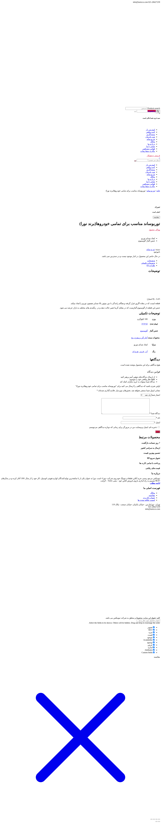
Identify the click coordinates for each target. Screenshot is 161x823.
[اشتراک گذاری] (156, 819)
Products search (154, 108)
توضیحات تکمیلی (148, 263)
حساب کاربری (149, 498)
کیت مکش (150, 132)
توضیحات (151, 261)
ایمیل (157, 422)
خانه (158, 191)
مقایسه (156, 217)
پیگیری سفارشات (147, 151)
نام (158, 418)
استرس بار (150, 130)
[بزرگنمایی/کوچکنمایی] (151, 819)
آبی (146, 351)
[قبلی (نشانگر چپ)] (159, 821)
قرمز (141, 351)
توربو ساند (151, 139)
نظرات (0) (151, 265)
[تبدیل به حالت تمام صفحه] (154, 819)
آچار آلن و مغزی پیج (139, 338)
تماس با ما (150, 146)
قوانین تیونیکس (148, 149)
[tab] (78, 260)
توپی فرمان (150, 137)
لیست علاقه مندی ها (146, 500)
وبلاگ (152, 142)
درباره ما (151, 144)
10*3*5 (145, 324)
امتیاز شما (156, 395)
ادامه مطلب (155, 483)
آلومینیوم (144, 331)
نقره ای (135, 351)
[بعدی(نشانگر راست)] (156, 821)
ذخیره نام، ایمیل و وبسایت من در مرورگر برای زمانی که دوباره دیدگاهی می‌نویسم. (123, 427)
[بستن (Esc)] (159, 819)
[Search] (158, 111)
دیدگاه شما (155, 413)
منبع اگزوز (150, 134)
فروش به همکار (153, 155)
